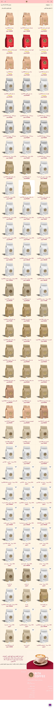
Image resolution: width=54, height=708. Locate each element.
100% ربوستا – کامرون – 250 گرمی (9, 462)
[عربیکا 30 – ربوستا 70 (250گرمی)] (9, 127)
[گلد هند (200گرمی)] (27, 432)
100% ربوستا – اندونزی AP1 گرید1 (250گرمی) (9, 238)
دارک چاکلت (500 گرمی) (26, 339)
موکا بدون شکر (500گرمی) (27, 72)
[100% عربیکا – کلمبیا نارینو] (27, 555)
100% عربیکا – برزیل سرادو (9, 564)
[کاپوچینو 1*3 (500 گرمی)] (9, 412)
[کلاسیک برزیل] (27, 636)
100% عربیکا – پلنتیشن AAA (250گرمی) (9, 482)
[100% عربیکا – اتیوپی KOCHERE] (44, 514)
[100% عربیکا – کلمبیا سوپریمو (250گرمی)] (27, 270)
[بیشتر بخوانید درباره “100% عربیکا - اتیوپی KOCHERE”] (44, 520)
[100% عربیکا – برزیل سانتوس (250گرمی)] (9, 270)
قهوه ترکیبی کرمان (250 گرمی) (44, 28)
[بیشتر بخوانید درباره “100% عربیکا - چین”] (27, 541)
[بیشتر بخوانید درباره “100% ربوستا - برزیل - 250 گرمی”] (27, 480)
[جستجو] (48, 2)
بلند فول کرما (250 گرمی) (44, 72)
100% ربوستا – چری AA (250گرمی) (9, 217)
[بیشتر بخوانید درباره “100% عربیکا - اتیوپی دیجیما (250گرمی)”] (44, 622)
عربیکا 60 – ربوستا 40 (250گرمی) (9, 115)
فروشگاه (50, 688)
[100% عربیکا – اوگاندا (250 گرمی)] (9, 534)
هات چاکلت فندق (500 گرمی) (9, 380)
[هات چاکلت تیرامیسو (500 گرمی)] (9, 351)
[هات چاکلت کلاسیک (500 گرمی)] (44, 188)
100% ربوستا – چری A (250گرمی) (43, 238)
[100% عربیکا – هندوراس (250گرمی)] (27, 249)
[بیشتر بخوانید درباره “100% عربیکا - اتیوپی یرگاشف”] (9, 520)
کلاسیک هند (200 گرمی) (44, 441)
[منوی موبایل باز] (51, 2)
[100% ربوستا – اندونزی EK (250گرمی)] (27, 229)
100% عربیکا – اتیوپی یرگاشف (9, 523)
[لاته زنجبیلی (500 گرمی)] (9, 290)
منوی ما (33, 690)
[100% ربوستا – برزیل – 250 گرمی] (27, 473)
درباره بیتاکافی (32, 695)
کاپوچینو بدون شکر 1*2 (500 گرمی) (27, 421)
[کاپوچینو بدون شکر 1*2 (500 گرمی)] (27, 412)
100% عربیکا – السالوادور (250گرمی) (44, 645)
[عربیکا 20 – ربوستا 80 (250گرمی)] (44, 147)
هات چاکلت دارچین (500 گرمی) (27, 360)
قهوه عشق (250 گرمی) (43, 50)
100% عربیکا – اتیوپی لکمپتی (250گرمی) (9, 604)
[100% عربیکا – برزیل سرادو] (9, 555)
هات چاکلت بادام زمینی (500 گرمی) (26, 380)
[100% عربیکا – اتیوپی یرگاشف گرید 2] (9, 494)
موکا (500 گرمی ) (9, 72)
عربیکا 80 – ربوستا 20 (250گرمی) (43, 115)
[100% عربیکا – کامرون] (44, 534)
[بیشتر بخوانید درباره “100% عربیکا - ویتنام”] (44, 582)
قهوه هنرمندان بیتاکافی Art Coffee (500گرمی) (26, 50)
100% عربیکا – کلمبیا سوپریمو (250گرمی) (27, 279)
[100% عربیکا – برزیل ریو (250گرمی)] (44, 290)
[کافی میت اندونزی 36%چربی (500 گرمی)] (44, 331)
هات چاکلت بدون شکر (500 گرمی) (26, 197)
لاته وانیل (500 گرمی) (27, 177)
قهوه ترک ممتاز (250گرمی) (44, 94)
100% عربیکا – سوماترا (43, 564)
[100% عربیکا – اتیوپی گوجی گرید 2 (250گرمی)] (44, 168)
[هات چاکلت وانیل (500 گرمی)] (44, 371)
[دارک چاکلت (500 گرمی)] (27, 331)
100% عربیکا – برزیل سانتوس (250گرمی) (9, 278)
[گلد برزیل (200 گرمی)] (9, 636)
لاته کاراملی (26, 584)
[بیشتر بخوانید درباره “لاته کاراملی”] (27, 582)
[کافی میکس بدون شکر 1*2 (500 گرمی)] (9, 392)
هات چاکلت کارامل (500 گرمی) (9, 177)
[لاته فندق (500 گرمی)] (27, 290)
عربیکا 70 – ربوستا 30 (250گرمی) (26, 115)
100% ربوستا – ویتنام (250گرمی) (26, 156)
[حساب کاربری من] (2, 2)
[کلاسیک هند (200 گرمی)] (44, 432)
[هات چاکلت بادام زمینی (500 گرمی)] (27, 371)
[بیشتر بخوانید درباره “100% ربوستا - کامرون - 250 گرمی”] (9, 459)
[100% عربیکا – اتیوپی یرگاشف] (9, 514)
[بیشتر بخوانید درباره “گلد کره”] (27, 602)
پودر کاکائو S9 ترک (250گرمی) (9, 319)
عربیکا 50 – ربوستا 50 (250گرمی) (43, 136)
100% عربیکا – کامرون (43, 543)
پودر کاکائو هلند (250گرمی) (26, 319)
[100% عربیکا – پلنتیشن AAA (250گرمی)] (9, 473)
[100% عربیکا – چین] (27, 534)
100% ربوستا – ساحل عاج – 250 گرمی (43, 482)
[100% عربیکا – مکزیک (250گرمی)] (44, 249)
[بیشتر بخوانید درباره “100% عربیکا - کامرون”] (44, 541)
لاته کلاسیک (9, 584)
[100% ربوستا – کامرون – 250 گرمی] (9, 453)
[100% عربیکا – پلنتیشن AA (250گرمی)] (44, 494)
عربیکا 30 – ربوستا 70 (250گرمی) (9, 136)
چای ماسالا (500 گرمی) (26, 401)
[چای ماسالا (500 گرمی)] (27, 392)
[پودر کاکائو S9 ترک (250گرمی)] (9, 310)
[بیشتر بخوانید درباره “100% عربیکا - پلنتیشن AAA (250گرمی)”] (9, 480)
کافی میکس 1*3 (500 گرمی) (43, 421)
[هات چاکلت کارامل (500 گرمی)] (9, 168)
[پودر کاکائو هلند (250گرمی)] (27, 310)
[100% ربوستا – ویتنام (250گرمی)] (27, 147)
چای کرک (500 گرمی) (9, 28)
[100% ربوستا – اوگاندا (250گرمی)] (44, 208)
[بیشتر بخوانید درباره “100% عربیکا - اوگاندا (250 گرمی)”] (9, 541)
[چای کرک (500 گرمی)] (9, 19)
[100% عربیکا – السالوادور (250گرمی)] (44, 636)
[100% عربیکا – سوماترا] (44, 555)
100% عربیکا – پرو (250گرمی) (9, 258)
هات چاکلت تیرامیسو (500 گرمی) (9, 360)
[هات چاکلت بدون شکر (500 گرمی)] (27, 188)
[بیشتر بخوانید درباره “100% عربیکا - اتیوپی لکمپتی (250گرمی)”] (9, 602)
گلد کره (26, 604)
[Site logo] (26, 1)
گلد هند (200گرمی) (26, 441)
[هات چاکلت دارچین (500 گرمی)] (27, 351)
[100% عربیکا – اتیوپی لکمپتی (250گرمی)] (9, 595)
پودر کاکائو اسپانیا (43, 604)
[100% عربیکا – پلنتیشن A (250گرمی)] (27, 494)
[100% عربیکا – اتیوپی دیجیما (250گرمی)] (44, 616)
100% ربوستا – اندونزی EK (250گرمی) (26, 238)
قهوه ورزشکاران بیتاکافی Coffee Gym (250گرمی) (9, 50)
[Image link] (36, 674)
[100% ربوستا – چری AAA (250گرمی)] (27, 208)
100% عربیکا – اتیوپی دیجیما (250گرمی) (44, 625)
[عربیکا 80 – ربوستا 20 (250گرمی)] (44, 107)
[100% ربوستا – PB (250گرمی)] (9, 188)
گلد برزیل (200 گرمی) (9, 645)
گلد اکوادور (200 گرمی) (9, 441)
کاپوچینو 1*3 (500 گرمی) (9, 421)
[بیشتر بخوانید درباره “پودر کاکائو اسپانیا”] (44, 602)
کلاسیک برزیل (26, 645)
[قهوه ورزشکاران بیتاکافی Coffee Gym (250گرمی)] (9, 41)
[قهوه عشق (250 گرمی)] (44, 41)
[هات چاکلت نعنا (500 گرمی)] (44, 351)
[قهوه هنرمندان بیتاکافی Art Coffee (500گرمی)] (27, 41)
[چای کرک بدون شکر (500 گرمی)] (27, 19)
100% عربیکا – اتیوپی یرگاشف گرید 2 (9, 502)
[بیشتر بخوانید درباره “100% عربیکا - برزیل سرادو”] (9, 561)
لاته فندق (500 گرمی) (26, 299)
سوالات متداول (32, 697)
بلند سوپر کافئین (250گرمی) (26, 94)
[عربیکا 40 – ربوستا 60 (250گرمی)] (27, 127)
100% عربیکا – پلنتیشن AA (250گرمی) (44, 502)
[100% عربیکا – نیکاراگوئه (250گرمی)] (27, 616)
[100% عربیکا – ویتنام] (44, 575)
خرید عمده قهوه (49, 690)
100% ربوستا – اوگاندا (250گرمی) (43, 217)
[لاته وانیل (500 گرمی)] (27, 168)
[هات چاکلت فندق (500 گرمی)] (9, 371)
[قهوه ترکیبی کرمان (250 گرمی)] (44, 19)
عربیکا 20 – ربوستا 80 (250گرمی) (43, 156)
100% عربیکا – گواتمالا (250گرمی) (43, 278)
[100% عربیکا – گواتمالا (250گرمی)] (44, 270)
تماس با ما (33, 692)
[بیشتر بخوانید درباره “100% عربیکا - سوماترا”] (44, 561)
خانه (51, 5)
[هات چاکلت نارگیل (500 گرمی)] (9, 331)
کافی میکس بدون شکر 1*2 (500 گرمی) (9, 401)
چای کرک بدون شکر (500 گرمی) (27, 28)
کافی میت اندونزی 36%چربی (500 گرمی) (44, 339)
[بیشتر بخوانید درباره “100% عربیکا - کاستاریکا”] (9, 622)
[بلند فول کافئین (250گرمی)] (9, 85)
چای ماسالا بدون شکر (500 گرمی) (43, 401)
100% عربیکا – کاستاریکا (9, 625)
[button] (44, 25)
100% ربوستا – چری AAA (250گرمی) (26, 217)
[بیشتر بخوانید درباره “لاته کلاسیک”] (9, 582)
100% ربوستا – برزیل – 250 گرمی (26, 482)
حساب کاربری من (31, 688)
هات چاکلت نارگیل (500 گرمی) (9, 339)
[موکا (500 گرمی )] (9, 63)
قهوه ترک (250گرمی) (27, 462)
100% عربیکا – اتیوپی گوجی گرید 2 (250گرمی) (44, 177)
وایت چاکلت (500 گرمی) (43, 319)
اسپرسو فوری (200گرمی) (43, 462)
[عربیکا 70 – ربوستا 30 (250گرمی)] (27, 107)
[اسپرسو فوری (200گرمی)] (44, 453)
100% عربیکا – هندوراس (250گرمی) (27, 258)
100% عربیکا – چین (27, 543)
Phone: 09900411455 (31, 683)
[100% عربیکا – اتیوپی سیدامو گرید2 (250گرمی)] (27, 514)
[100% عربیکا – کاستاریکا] (9, 616)
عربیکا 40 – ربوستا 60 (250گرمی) (26, 136)
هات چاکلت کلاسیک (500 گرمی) (44, 197)
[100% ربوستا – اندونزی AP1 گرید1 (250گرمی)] (9, 229)
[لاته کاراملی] (27, 575)
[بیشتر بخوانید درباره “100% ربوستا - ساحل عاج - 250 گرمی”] (44, 480)
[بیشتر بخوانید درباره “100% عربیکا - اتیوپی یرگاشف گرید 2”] (9, 500)
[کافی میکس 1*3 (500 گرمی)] (44, 412)
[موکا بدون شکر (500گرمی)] (27, 63)
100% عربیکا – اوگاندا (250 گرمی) (9, 543)
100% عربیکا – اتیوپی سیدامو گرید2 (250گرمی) (27, 523)
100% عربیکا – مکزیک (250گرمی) (43, 258)
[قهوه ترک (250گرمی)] (27, 453)
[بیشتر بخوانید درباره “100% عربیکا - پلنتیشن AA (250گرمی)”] (44, 500)
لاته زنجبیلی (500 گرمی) (9, 299)
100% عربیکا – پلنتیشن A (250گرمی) (26, 502)
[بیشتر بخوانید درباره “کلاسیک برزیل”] (27, 643)
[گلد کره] (27, 595)
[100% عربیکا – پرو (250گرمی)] (9, 249)
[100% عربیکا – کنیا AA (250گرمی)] (9, 147)
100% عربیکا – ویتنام (44, 584)
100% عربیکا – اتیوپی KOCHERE (43, 523)
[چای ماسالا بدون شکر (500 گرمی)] (44, 392)
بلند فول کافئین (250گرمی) (9, 94)
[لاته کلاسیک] (9, 575)
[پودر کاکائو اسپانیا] (44, 595)
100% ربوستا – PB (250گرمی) (9, 197)
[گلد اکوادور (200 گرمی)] (9, 432)
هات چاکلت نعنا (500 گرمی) (43, 360)
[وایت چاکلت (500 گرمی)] (44, 310)
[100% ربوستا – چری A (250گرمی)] (44, 229)
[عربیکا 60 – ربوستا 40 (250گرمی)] (9, 107)
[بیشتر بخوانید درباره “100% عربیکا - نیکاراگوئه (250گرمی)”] (27, 622)
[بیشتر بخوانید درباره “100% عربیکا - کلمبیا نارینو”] (27, 561)
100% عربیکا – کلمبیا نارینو (26, 564)
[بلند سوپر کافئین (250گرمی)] (27, 85)
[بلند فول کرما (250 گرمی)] (44, 63)
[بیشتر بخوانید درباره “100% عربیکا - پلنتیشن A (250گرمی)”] (27, 500)
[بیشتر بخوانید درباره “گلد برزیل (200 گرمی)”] (9, 643)
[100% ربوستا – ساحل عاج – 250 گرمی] (44, 473)
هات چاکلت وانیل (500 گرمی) (44, 380)
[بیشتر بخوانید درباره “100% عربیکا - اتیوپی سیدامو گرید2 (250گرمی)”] (27, 520)
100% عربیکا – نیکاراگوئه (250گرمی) (27, 625)
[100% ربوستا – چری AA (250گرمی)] (9, 208)
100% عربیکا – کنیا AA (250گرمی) (9, 156)
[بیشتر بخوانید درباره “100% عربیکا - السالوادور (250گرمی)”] (44, 643)
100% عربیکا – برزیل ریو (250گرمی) (44, 299)
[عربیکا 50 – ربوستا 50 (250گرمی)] (44, 127)
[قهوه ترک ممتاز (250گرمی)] (44, 85)
